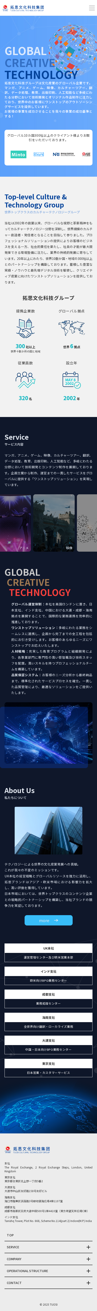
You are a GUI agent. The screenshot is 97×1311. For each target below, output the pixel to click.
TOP (10, 1235)
